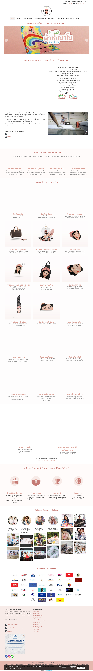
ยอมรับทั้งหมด (81, 667)
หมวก (68, 89)
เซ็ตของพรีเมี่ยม (63, 85)
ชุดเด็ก (75, 82)
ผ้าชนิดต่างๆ (51, 18)
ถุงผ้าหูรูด (60, 91)
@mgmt (71, 3)
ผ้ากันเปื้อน (63, 87)
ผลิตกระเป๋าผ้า (36, 613)
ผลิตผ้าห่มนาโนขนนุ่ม (38, 615)
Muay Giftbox (60, 18)
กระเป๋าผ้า (71, 82)
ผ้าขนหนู (67, 87)
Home (12, 18)
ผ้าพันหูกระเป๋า (72, 84)
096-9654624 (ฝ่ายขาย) (12, 624)
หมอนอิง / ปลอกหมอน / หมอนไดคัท (73, 80)
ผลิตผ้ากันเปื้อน (36, 628)
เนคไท (68, 85)
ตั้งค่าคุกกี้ (73, 667)
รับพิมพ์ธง (72, 87)
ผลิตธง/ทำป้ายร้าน (37, 626)
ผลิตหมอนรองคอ (37, 622)
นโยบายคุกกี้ (18, 668)
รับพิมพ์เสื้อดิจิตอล (74, 91)
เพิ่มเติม (78, 18)
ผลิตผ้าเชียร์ (36, 630)
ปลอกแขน (72, 89)
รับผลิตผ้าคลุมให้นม (18, 394)
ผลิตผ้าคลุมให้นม (37, 617)
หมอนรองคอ (66, 84)
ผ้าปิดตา (61, 84)
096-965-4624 (80, 3)
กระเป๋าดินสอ (64, 89)
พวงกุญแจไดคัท (73, 85)
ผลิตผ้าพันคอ (36, 612)
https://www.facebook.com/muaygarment (16, 133)
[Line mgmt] (62, 96)
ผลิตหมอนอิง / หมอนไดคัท (39, 621)
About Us (18, 18)
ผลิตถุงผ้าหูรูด (36, 619)
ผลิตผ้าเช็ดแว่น (36, 624)
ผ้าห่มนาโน (61, 82)
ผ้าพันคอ (63, 80)
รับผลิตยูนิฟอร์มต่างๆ (40, 18)
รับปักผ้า (67, 91)
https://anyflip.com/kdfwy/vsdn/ (46, 460)
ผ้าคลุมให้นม (58, 80)
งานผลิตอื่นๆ (36, 632)
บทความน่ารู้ (69, 18)
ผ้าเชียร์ (63, 91)
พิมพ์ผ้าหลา (66, 82)
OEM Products (28, 18)
